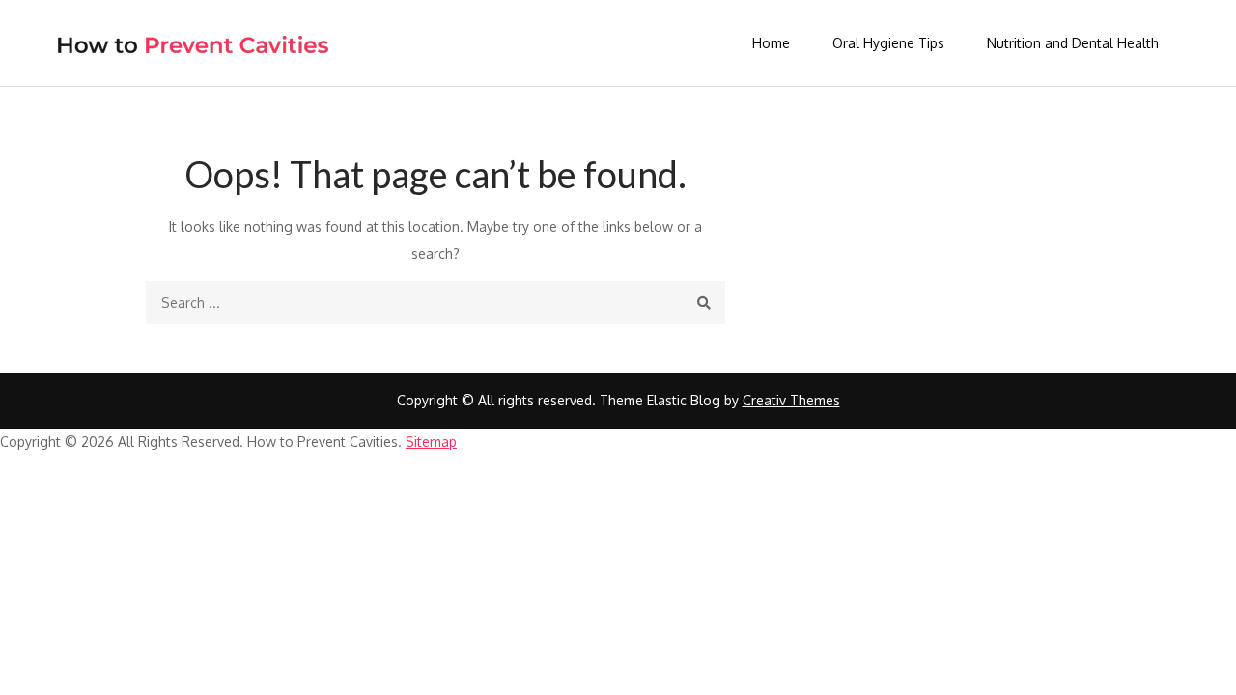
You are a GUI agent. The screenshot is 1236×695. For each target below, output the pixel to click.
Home (771, 43)
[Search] (703, 302)
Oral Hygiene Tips (888, 43)
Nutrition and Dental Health (1073, 43)
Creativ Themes (791, 400)
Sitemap (431, 441)
